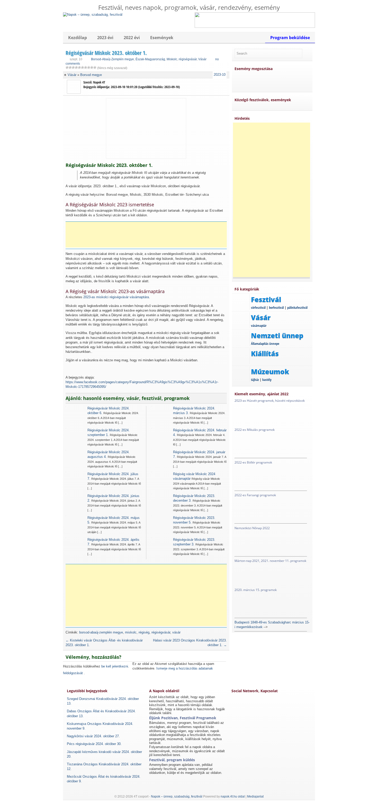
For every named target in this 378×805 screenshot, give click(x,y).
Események (161, 37)
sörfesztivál (258, 307)
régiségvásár (188, 59)
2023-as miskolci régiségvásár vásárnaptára (116, 297)
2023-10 (220, 74)
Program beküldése (290, 37)
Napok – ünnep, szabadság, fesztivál (176, 796)
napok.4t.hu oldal (233, 796)
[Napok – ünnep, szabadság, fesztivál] (92, 14)
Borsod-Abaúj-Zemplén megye (112, 59)
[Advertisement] (148, 234)
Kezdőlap (77, 37)
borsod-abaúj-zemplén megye (101, 632)
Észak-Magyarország (150, 59)
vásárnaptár (258, 325)
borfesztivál (276, 307)
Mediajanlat (255, 796)
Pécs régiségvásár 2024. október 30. (94, 744)
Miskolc (172, 59)
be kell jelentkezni (114, 666)
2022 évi (132, 37)
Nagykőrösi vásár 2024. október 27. (93, 736)
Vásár (202, 59)
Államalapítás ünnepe (265, 343)
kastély (267, 379)
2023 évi (105, 37)
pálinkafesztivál (297, 307)
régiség (144, 632)
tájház (255, 379)
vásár (176, 632)
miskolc (131, 632)
